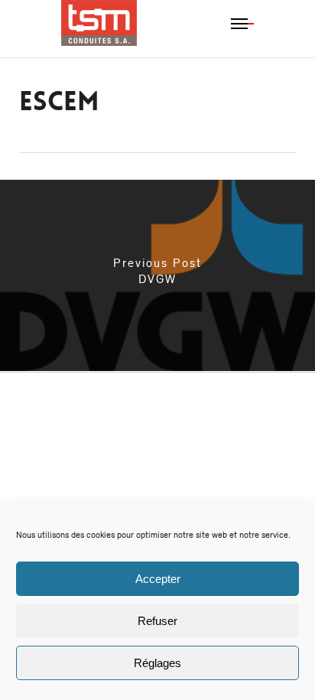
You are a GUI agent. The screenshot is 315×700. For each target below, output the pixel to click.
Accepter (157, 578)
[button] (242, 23)
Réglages (157, 662)
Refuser (157, 620)
